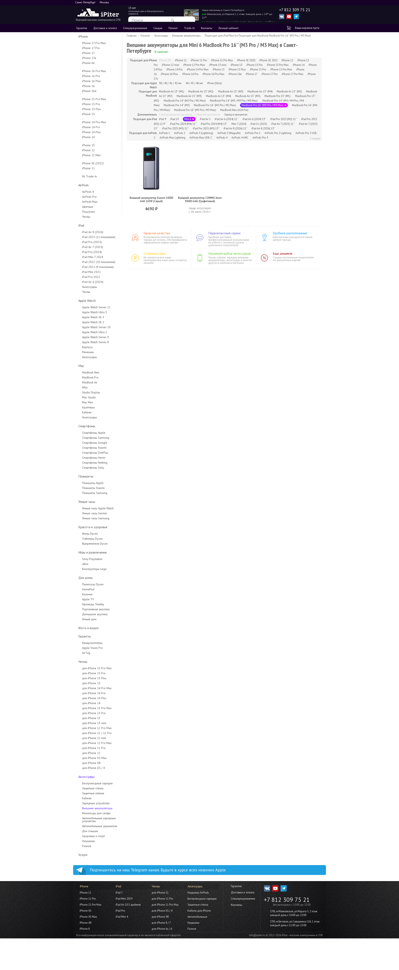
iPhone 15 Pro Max (94, 99)
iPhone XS (85, 910)
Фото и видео (88, 628)
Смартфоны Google (94, 442)
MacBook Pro (90, 377)
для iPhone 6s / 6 (161, 929)
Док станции (90, 831)
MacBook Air (89, 382)
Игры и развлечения (92, 552)
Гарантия (81, 28)
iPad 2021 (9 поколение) (98, 267)
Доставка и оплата (105, 28)
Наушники (88, 841)
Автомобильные (197, 916)
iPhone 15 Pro (91, 104)
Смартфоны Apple (93, 433)
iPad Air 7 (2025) (92, 247)
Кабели (86, 412)
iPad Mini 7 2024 (92, 257)
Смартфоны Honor (94, 457)
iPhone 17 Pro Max (94, 43)
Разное (86, 846)
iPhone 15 (88, 114)
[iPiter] (98, 13)
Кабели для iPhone (199, 910)
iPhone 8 (85, 929)
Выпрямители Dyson (95, 543)
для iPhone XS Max (94, 758)
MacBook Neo (90, 372)
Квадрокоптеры (92, 643)
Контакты (206, 28)
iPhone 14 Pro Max (94, 122)
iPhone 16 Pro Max (94, 71)
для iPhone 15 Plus (94, 678)
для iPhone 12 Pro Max (97, 728)
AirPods (83, 185)
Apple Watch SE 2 (93, 322)
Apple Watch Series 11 (96, 307)
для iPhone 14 (91, 703)
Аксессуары (89, 287)
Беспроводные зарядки (97, 783)
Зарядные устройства (96, 803)
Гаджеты (84, 636)
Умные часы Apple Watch (98, 508)
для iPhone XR (91, 763)
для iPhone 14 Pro (94, 693)
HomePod (88, 589)
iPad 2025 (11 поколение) (98, 237)
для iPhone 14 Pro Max (97, 688)
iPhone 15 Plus (91, 109)
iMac (85, 387)
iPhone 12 (88, 150)
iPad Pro (120, 910)
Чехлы (86, 217)
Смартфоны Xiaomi (94, 447)
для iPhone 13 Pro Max (97, 708)
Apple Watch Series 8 (95, 342)
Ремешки (88, 352)
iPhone (83, 36)
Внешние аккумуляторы (97, 808)
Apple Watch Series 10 (96, 327)
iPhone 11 (88, 168)
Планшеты (85, 476)
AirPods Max (89, 202)
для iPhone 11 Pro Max (97, 743)
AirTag (86, 653)
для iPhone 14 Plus (94, 698)
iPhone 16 (88, 86)
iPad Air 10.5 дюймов (128, 904)
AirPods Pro (89, 197)
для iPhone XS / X (93, 768)
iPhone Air (88, 63)
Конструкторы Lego (94, 569)
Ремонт (173, 28)
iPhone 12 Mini (91, 155)
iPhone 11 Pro (88, 898)
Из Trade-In (89, 176)
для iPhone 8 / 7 (161, 923)
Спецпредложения (135, 28)
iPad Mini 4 (122, 916)
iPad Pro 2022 (91, 277)
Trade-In (189, 28)
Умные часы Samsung (95, 518)
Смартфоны (86, 426)
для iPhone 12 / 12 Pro (97, 733)
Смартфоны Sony (93, 467)
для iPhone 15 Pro (94, 673)
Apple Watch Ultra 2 (94, 332)
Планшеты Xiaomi (93, 488)
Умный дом (89, 619)
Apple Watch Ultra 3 (94, 312)
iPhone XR (85, 923)
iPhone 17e (89, 58)
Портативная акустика (96, 609)
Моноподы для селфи (96, 813)
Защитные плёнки (93, 793)
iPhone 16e (89, 91)
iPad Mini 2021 (91, 272)
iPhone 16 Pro (91, 76)
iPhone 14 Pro (91, 127)
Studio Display (91, 392)
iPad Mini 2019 (124, 898)
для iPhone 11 (91, 753)
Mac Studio (89, 397)
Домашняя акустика (94, 614)
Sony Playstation (92, 559)
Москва (104, 2)
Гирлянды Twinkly (93, 604)
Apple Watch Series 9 (95, 337)
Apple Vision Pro (92, 648)
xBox (85, 564)
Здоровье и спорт (93, 836)
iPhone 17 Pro (91, 48)
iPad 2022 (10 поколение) (98, 262)
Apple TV (88, 599)
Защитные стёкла (92, 788)
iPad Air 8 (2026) (92, 232)
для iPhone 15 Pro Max (97, 668)
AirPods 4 (88, 192)
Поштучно (88, 212)
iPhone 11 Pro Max (90, 904)
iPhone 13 (88, 145)
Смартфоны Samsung (95, 438)
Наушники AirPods (198, 892)
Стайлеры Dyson (92, 538)
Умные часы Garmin (94, 513)
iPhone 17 (88, 53)
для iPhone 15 (91, 683)
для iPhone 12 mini (94, 738)
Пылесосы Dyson (92, 584)
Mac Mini (87, 402)
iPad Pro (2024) (92, 252)
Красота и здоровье (92, 527)
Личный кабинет (228, 28)
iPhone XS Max (88, 916)
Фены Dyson (90, 533)
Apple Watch (87, 300)
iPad (81, 225)
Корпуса (87, 347)
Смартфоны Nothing (94, 462)
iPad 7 (119, 892)
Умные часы (86, 502)
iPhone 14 (88, 137)
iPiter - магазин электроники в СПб (302, 935)
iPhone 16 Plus (91, 81)
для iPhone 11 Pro (94, 748)
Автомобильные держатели (99, 826)
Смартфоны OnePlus (95, 452)
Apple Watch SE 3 (93, 317)
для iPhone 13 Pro (94, 713)
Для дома (85, 578)
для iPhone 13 (91, 718)
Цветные (87, 207)
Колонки (87, 594)
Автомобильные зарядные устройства (99, 819)
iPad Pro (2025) (92, 242)
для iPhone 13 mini (94, 723)
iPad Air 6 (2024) (92, 282)
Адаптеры (88, 407)
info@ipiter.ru (257, 935)
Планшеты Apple (92, 483)
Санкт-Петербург (85, 2)
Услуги (82, 855)
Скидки (157, 28)
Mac (81, 366)
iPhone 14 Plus (91, 132)
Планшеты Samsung (94, 493)
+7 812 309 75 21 (287, 900)
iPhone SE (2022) (93, 163)
